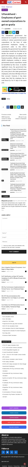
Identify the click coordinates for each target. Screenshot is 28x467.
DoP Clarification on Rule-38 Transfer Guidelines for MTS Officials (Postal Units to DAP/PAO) (14, 278)
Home (3, 7)
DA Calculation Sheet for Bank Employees (13, 328)
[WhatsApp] (10, 32)
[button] (2, 2)
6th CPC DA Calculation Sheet (10, 326)
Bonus (3, 192)
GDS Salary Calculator (8, 361)
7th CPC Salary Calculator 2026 (11, 345)
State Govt (9, 7)
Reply (3, 210)
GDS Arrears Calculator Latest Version (12, 359)
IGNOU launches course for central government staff (6, 118)
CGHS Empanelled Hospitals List (11, 350)
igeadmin (7, 28)
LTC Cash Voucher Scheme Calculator (12, 347)
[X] (6, 32)
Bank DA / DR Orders (8, 321)
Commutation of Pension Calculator (12, 392)
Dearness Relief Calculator (9, 335)
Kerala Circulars (4, 139)
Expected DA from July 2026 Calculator (13, 323)
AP (2, 180)
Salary (8, 99)
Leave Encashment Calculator (10, 352)
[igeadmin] (3, 28)
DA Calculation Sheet (8, 316)
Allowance (4, 169)
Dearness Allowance (4, 159)
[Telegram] (13, 32)
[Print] (17, 32)
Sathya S (4, 271)
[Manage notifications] (24, 464)
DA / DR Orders (7, 319)
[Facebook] (3, 32)
